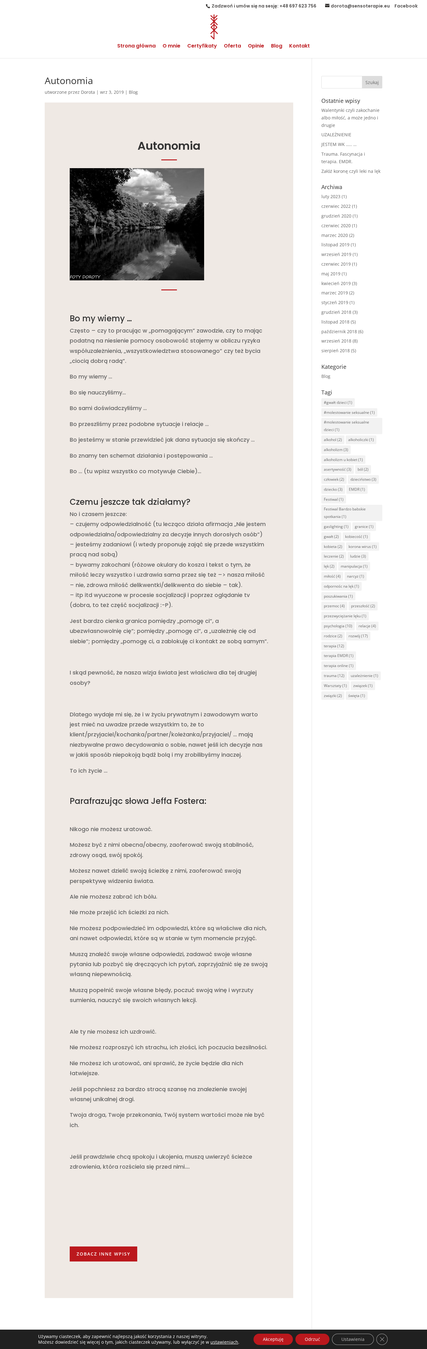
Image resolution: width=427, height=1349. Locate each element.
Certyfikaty (202, 46)
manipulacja (354, 566)
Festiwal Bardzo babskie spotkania (345, 512)
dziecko (333, 489)
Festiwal (334, 499)
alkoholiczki (361, 439)
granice (364, 526)
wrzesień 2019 (336, 254)
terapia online (339, 665)
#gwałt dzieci (338, 402)
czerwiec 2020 (336, 225)
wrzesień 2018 (336, 341)
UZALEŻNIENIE (336, 135)
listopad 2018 (335, 322)
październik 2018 (339, 331)
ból (363, 469)
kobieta (333, 546)
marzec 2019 (334, 293)
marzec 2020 (334, 235)
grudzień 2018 (336, 312)
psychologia (338, 626)
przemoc (334, 606)
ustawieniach (224, 1342)
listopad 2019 (335, 245)
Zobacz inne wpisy (103, 1254)
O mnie (171, 46)
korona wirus (363, 546)
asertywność (337, 469)
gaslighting (336, 526)
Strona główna (136, 46)
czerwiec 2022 (336, 206)
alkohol (333, 439)
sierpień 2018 (335, 351)
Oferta (232, 46)
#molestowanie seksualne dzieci (346, 425)
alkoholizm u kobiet (343, 459)
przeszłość (363, 606)
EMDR (357, 489)
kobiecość (356, 536)
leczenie (334, 556)
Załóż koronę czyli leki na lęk (350, 171)
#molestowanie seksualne (349, 412)
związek (363, 685)
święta (356, 695)
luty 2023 (330, 196)
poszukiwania (338, 596)
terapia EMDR (339, 655)
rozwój (358, 636)
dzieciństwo (363, 479)
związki (333, 695)
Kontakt (299, 46)
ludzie (358, 556)
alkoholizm (336, 449)
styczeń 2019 (334, 302)
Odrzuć (312, 1339)
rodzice (333, 636)
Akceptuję (273, 1339)
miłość (332, 576)
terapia (334, 646)
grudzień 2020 (336, 216)
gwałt (331, 536)
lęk (329, 566)
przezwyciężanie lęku (345, 616)
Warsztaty (335, 685)
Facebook (406, 6)
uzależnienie (364, 675)
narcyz (355, 576)
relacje (367, 626)
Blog (276, 46)
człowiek (334, 479)
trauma (334, 675)
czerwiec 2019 (336, 264)
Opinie (256, 46)
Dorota (88, 92)
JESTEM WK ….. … (339, 144)
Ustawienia (352, 1339)
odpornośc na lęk (341, 586)
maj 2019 (330, 274)
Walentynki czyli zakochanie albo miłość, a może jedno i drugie (350, 117)
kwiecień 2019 (336, 283)
